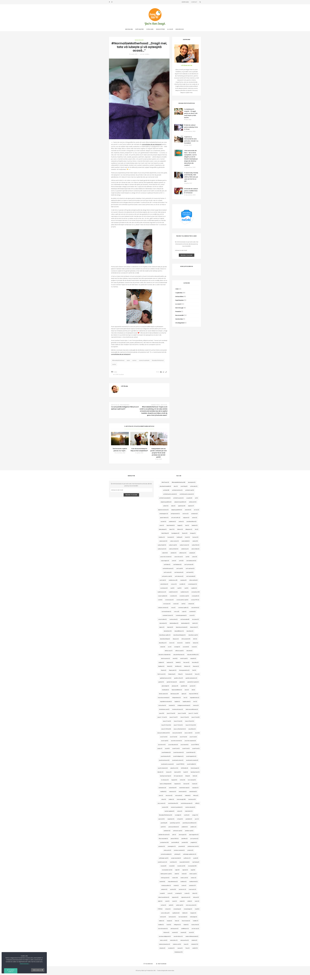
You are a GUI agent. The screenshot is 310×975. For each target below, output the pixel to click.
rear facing (195, 862)
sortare (163, 905)
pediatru (193, 826)
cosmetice (173, 596)
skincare (196, 897)
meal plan (195, 787)
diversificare (162, 642)
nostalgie (178, 815)
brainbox (162, 537)
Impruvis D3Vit (193, 693)
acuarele (189, 498)
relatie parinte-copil (166, 873)
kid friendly (184, 768)
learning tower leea (165, 776)
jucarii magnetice (191, 756)
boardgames (175, 533)
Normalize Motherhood (158, 360)
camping (192, 552)
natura (179, 811)
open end (161, 819)
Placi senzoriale (163, 838)
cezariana (183, 580)
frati (194, 670)
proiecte (190, 850)
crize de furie (195, 607)
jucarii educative (165, 756)
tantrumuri (172, 916)
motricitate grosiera (186, 803)
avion (162, 525)
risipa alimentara (173, 881)
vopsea (180, 948)
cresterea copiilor (183, 607)
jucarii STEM (180, 764)
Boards (184, 533)
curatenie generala (181, 615)
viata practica (184, 940)
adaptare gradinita (166, 502)
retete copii (193, 873)
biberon (180, 529)
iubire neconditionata (192, 709)
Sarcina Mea (129, 29)
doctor (171, 642)
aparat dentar (164, 517)
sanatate (192, 885)
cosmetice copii (184, 596)
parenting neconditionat (189, 822)
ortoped (180, 819)
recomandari (192, 866)
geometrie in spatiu (193, 682)
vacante (183, 932)
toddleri (161, 924)
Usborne (166, 932)
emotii (175, 658)
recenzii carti (181, 866)
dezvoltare (190, 631)
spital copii (179, 905)
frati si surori (161, 674)
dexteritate (168, 631)
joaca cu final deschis (180, 729)
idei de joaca (175, 693)
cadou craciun (174, 541)
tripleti (186, 924)
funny (197, 674)
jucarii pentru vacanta (167, 764)
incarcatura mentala (163, 697)
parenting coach (175, 822)
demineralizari (185, 623)
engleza (161, 662)
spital (171, 905)
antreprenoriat (175, 513)
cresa (173, 607)
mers (161, 795)
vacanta (175, 932)
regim (177, 869)
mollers (171, 799)
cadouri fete (195, 545)
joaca (161, 713)
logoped (174, 779)
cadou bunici (163, 541)
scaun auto (192, 889)
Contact (194, 2)
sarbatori (164, 889)
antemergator (164, 513)
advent (165, 505)
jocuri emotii (184, 744)
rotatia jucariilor (166, 885)
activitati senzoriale (164, 498)
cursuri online (162, 619)
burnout (195, 537)
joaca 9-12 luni (178, 725)
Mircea (195, 795)
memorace (172, 791)
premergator (172, 846)
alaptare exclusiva (163, 509)
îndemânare (179, 952)
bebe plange (162, 529)
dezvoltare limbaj (165, 638)
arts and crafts (175, 517)
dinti (195, 638)
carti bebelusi (177, 564)
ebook (162, 646)
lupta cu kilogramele (165, 783)
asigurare (186, 517)
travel (169, 924)
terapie (169, 920)
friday (180, 674)
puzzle (195, 858)
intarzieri (172, 705)
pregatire (194, 842)
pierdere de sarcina (164, 834)
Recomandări (179, 315)
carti (181, 560)
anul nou (185, 513)
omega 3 (195, 815)
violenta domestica (164, 944)
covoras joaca (169, 599)
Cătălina (147, 54)
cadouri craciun (184, 545)
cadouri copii (173, 545)
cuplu (184, 611)
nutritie (186, 815)
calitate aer (182, 552)
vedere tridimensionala (192, 936)
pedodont (167, 830)
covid (160, 599)
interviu (196, 705)
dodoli (187, 642)
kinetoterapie (195, 768)
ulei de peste (174, 928)
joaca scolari (188, 732)
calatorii (165, 552)
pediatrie (185, 826)
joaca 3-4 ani (195, 717)
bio (196, 529)
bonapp (193, 533)
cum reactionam (166, 611)
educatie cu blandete (164, 654)
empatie (193, 658)
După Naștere (139, 29)
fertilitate (178, 666)
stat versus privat (191, 905)
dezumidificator (179, 631)
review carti (184, 877)
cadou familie (185, 541)
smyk (167, 901)
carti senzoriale (190, 576)
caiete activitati (173, 548)
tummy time (195, 924)
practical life (175, 842)
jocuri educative (173, 744)
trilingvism (177, 924)
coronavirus (195, 592)
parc (197, 819)
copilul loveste (173, 592)
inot (195, 701)
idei (193, 689)
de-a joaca (195, 619)
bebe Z (171, 529)
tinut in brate (186, 920)
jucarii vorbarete (163, 768)
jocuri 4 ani (183, 736)
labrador (160, 772)
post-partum (194, 838)
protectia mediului (166, 854)
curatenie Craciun (168, 615)
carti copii (179, 568)
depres (161, 627)
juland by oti (174, 768)
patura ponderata (173, 826)
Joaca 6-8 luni (189, 721)
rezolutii (162, 881)
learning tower (195, 772)
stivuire (167, 909)
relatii (177, 873)
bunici (187, 537)
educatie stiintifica (193, 654)
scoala (162, 893)
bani (187, 525)
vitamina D (194, 944)
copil (186, 588)
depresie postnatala (181, 627)
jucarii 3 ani (186, 748)
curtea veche (173, 619)
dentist (195, 623)
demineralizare (174, 623)
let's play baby (178, 776)
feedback (161, 666)
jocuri (197, 732)
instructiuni (162, 705)
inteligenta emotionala (184, 705)
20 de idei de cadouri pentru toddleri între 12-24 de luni (191, 191)
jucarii (167, 748)
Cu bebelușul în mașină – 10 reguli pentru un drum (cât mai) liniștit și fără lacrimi (190, 113)
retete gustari (165, 877)
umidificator (185, 928)
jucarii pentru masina (192, 760)
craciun (175, 603)
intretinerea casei (164, 709)
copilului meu (185, 592)
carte (174, 560)
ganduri (161, 682)
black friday (165, 533)
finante (163, 670)
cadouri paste (162, 548)
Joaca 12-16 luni (191, 725)
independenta (176, 697)
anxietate (194, 513)
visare (186, 944)
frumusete (189, 674)
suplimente (175, 913)
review (175, 877)
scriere (187, 893)
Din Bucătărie (160, 29)
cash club (163, 580)
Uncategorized (179, 323)
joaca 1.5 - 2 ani (193, 713)
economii (186, 646)
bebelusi (194, 525)
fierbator (187, 666)
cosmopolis (195, 596)
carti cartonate (188, 564)
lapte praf (177, 772)
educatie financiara (178, 654)
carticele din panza (168, 568)
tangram (193, 913)
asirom (194, 517)
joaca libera (192, 729)
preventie (181, 846)
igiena (184, 693)
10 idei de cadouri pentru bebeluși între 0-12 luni (191, 127)
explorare (170, 662)
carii (187, 556)
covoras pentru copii (182, 599)
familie (178, 662)
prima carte (167, 850)
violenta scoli (177, 944)
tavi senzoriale (183, 916)
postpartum (164, 842)
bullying (179, 537)
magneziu (177, 783)
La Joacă (170, 29)
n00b (197, 803)
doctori (179, 642)
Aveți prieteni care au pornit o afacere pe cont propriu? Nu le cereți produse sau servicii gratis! (158, 453)
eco (169, 646)
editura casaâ (179, 650)
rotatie (176, 885)
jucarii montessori (164, 760)
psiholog (177, 854)
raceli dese (173, 862)
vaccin (191, 932)
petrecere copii (177, 830)
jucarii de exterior (179, 752)
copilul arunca (162, 592)
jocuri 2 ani (163, 736)
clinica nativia (193, 580)
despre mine (194, 627)
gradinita (184, 686)
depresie (170, 627)
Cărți (176, 289)
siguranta (175, 897)
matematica (162, 787)
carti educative (178, 572)
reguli (193, 869)
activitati (166, 490)
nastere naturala (190, 807)
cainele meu (185, 548)
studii (197, 909)
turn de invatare (163, 928)
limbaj (187, 776)
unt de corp (195, 928)
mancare (186, 783)
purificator (187, 858)
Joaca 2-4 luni (184, 717)
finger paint (172, 670)
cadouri (195, 541)
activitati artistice (177, 490)
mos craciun (161, 803)
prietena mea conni (193, 846)
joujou (160, 748)
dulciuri (195, 642)
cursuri (191, 615)
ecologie (177, 646)
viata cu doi (163, 940)
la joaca (168, 772)
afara (173, 505)
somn (197, 901)
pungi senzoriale (176, 858)
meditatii (163, 791)
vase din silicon (178, 936)
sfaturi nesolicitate (163, 897)
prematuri (161, 846)
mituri (163, 799)
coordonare (164, 588)
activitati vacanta (178, 498)
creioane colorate (163, 607)
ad (196, 498)
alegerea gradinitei (176, 509)
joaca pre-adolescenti (164, 732)
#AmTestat (165, 482)
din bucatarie (186, 638)
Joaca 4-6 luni (178, 721)
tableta (184, 913)
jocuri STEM (195, 744)
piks (174, 834)
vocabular (171, 948)
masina (194, 783)
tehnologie (193, 916)
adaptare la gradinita (180, 502)
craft (183, 603)
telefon (161, 920)
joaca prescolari (177, 732)
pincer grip (182, 834)
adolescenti (192, 502)
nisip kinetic (188, 811)
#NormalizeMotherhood (118, 360)
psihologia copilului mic (189, 854)
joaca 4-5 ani (167, 721)
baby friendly (171, 525)
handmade (165, 689)
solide (189, 901)
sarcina (114, 364)
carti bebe (167, 564)
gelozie (182, 682)
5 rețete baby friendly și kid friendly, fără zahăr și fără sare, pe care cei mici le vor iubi (191, 177)
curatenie (192, 611)
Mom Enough (180, 29)
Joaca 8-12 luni (166, 725)
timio (177, 920)
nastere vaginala (169, 811)
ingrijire (177, 701)
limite (195, 776)
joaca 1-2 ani (182, 713)
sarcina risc (182, 889)
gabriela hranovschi (165, 678)
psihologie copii (163, 858)
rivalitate (183, 881)
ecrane (194, 646)
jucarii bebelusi (166, 752)
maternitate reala (184, 787)
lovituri (182, 779)
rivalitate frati (193, 881)
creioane (191, 603)
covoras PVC (195, 599)
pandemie (189, 819)
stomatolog (177, 909)
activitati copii (189, 490)
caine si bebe (195, 548)
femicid (169, 666)
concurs (174, 584)
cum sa (176, 611)
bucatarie (171, 537)
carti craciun (167, 572)
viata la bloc (173, 940)
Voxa (187, 948)
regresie (185, 869)
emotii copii (184, 658)
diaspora (176, 638)
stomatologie (188, 909)
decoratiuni (163, 623)
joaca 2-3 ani (173, 717)
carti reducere (179, 576)
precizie (185, 842)
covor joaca (166, 603)
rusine (184, 885)
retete (184, 873)
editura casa (168, 650)
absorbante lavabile (165, 486)
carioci (194, 556)
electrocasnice (165, 658)
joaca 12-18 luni (166, 729)
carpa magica (165, 560)
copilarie (194, 588)
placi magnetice (193, 834)
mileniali (187, 795)
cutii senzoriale (184, 619)
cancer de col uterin (165, 556)
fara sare (186, 662)
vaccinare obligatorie (165, 936)
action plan (193, 486)
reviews (193, 877)
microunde (178, 795)
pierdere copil (189, 830)
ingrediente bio (194, 697)
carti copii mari (190, 568)
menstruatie (182, 791)
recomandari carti (167, 869)
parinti (163, 826)
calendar (173, 552)
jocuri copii (164, 740)
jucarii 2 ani (176, 748)
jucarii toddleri (191, 764)
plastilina (184, 838)
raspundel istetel (184, 862)
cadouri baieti (162, 545)
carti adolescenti (191, 560)
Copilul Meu (149, 29)
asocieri (163, 521)
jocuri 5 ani (193, 736)
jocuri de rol (161, 744)
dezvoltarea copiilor (164, 635)
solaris (182, 901)
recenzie (163, 866)
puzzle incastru (162, 862)
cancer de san (178, 556)
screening (178, 893)
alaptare (191, 505)
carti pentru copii (167, 576)
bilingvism (189, 529)
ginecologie (165, 686)
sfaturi (194, 893)
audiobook (172, 521)
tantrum (163, 916)
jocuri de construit (176, 740)
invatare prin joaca (177, 709)
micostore (169, 795)
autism (181, 521)
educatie (189, 650)
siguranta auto (185, 897)
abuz (176, 486)
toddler (195, 920)
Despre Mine (185, 2)
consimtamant (192, 584)
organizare (171, 819)
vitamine (162, 948)
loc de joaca (165, 779)
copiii (179, 588)
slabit (160, 901)
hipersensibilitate (177, 689)
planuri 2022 (174, 838)
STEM (160, 909)
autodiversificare (191, 521)
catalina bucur (173, 580)
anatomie (188, 509)
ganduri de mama (172, 682)
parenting (164, 822)
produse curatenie (179, 850)
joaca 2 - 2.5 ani (162, 717)
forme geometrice (184, 670)
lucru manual (192, 779)
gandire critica (178, 678)
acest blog (184, 486)
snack (174, 901)
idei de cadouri (163, 693)
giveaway (175, 686)
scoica (170, 893)
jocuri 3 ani (173, 736)
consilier (182, 584)
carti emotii (189, 572)
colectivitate (164, 584)
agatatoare (181, 505)
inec (185, 697)
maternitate (172, 787)
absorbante (191, 482)
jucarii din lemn (190, 752)
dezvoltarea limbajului (179, 635)
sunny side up (165, 913)
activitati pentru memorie (187, 494)
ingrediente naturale (166, 701)
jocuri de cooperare (190, 740)
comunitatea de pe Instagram (152, 144)
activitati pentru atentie (170, 494)
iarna (187, 689)
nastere (134, 360)
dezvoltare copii (193, 635)
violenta (194, 940)
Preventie (178, 311)
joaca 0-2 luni (171, 713)
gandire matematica (191, 678)
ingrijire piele (186, 701)
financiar (196, 666)
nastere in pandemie (144, 360)
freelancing (171, 674)
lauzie (128, 360)
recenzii (171, 866)
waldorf (195, 948)
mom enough (181, 799)
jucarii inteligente (178, 756)
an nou (196, 509)
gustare (192, 686)
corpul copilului (162, 596)
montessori (192, 799)
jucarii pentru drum (177, 760)
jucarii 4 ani (195, 748)
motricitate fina (173, 803)
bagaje (180, 525)
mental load (193, 791)
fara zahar (195, 662)
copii (172, 588)
